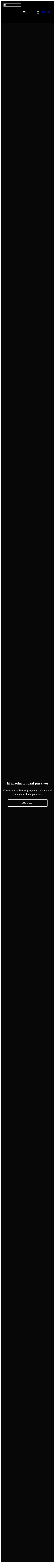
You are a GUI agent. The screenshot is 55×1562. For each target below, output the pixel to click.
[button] (24, 12)
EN (48, 12)
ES (43, 12)
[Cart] (37, 12)
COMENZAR (27, 803)
